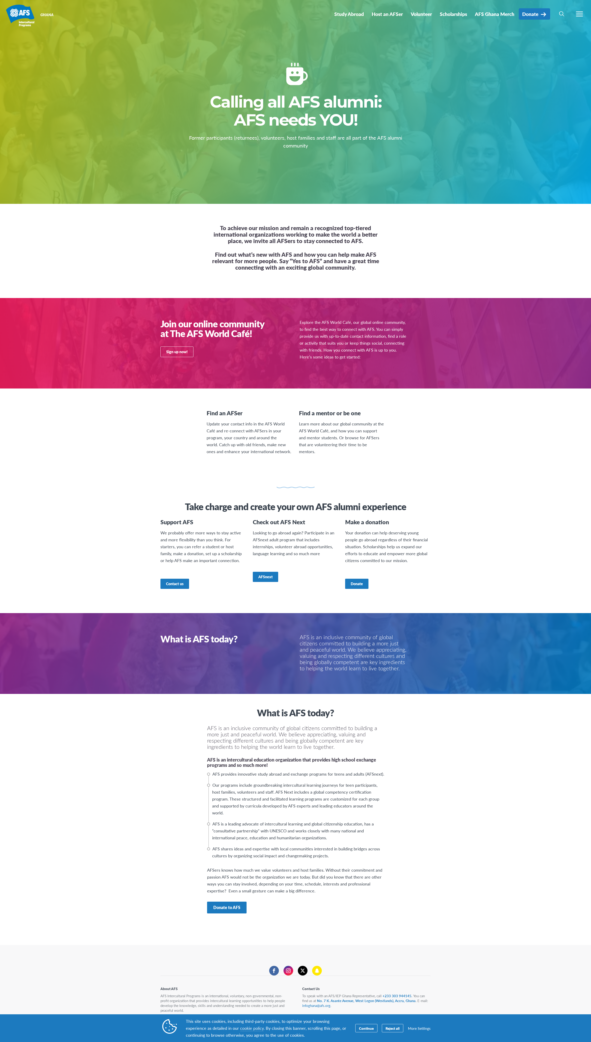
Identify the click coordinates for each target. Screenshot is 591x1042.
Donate (357, 583)
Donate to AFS (226, 907)
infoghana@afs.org (316, 1005)
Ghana (20, 16)
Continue (366, 1028)
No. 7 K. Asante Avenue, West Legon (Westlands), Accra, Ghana (366, 1000)
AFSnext (265, 576)
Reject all (393, 1028)
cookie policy (252, 1028)
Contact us (175, 583)
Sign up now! (177, 351)
